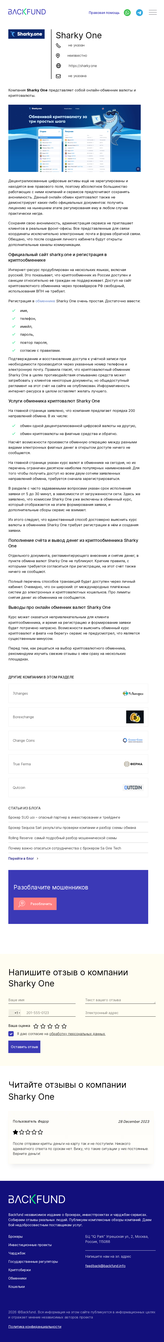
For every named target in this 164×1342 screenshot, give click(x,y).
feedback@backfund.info (105, 1266)
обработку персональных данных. (77, 1034)
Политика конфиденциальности (34, 1326)
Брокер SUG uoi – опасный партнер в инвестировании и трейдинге (64, 817)
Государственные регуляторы (33, 1261)
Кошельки (16, 1286)
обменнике (45, 301)
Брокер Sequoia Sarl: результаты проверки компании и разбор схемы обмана (72, 827)
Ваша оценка (19, 1025)
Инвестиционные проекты (30, 1245)
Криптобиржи (19, 1270)
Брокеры (15, 1236)
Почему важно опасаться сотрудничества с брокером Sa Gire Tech (64, 848)
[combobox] (15, 1012)
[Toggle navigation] (153, 12)
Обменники (17, 1278)
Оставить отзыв (24, 1047)
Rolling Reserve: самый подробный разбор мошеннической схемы (62, 838)
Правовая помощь (104, 12)
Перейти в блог (21, 858)
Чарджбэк (16, 1253)
